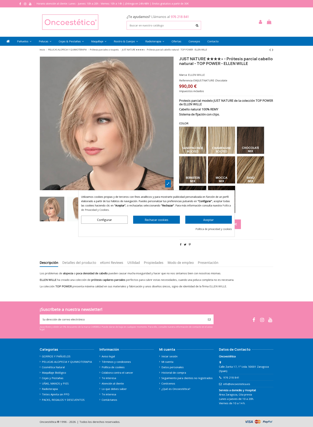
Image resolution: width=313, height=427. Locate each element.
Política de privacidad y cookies (213, 229)
